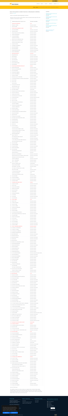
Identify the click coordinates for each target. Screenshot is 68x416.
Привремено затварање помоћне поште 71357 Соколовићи (51, 26)
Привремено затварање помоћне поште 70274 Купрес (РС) (51, 17)
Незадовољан (50, 404)
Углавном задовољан (51, 405)
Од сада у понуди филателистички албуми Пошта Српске (52, 20)
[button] (43, 3)
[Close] (18, 405)
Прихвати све (14, 412)
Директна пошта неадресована (27, 403)
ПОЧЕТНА (38, 3)
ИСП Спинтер (37, 400)
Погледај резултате (52, 410)
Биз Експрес (24, 400)
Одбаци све (6, 412)
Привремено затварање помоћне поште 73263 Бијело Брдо (51, 14)
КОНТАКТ (55, 3)
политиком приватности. (14, 410)
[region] (10, 409)
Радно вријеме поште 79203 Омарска (51, 23)
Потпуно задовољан (51, 401)
